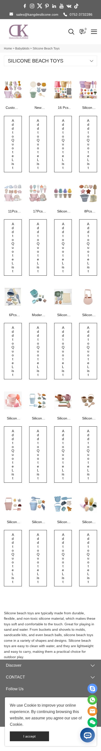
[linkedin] (54, 6)
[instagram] (32, 6)
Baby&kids (22, 48)
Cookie (30, 705)
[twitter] (39, 6)
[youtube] (61, 6)
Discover (13, 665)
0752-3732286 (81, 14)
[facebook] (24, 6)
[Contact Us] (92, 700)
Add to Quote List (13, 144)
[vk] (68, 6)
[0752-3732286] (65, 15)
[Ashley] (92, 688)
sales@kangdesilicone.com (37, 14)
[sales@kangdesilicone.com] (11, 15)
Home (8, 48)
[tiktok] (76, 6)
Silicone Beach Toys (46, 48)
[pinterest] (46, 6)
